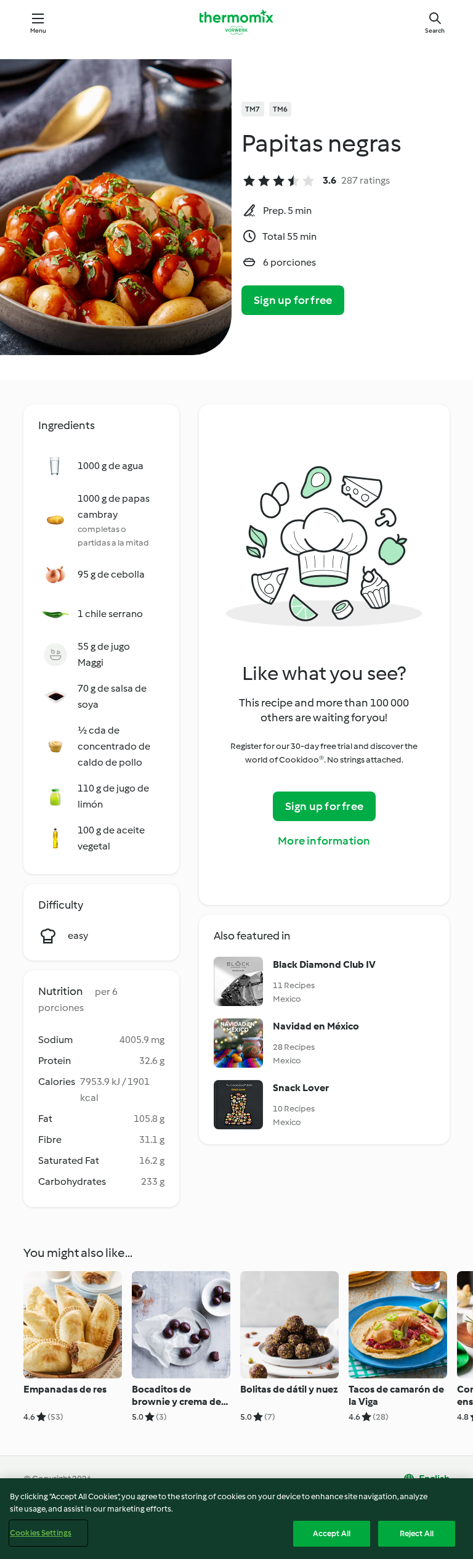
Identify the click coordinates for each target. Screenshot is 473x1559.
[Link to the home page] (236, 22)
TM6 (280, 109)
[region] (236, 1518)
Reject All (417, 1533)
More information (324, 841)
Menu (38, 31)
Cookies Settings (40, 1532)
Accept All (331, 1533)
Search (435, 31)
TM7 (253, 109)
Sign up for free (293, 300)
